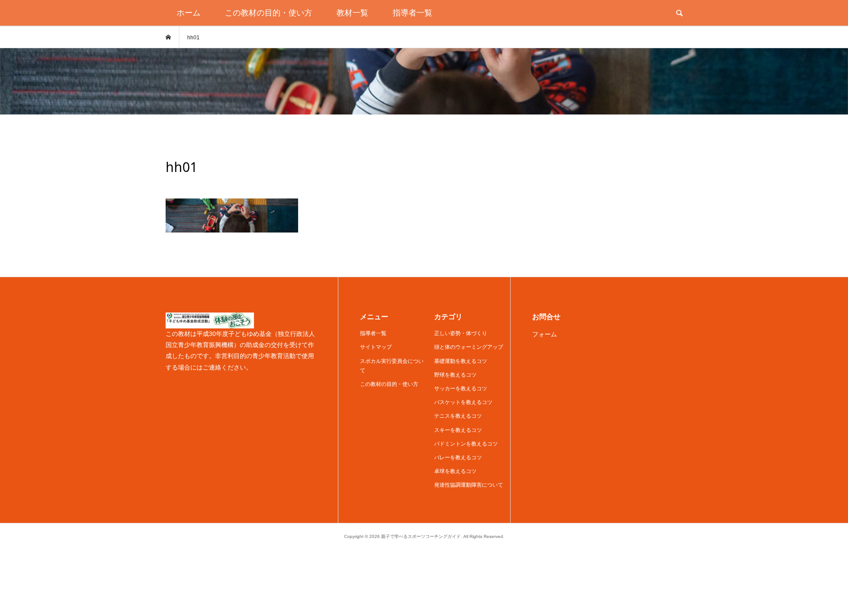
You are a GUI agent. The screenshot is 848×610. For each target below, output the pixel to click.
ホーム (189, 12)
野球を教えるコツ (455, 375)
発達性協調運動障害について (468, 485)
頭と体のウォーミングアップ (468, 347)
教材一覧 (352, 12)
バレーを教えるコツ (458, 457)
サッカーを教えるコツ (460, 388)
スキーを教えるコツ (458, 430)
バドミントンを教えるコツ (466, 444)
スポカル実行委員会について (392, 366)
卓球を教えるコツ (455, 471)
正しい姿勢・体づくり (460, 333)
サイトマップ (376, 347)
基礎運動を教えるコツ (460, 361)
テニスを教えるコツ (458, 416)
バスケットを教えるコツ (463, 402)
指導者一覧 (412, 12)
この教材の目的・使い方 (268, 12)
